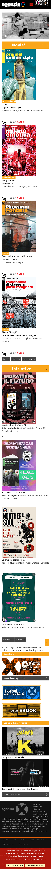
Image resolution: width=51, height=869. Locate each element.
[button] (3, 25)
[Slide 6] (18, 36)
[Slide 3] (10, 36)
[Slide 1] (5, 36)
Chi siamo (20, 840)
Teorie (5, 253)
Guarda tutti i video (11, 794)
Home (6, 840)
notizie (19, 639)
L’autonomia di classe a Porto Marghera (20, 335)
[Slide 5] (15, 36)
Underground (8, 177)
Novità (19, 45)
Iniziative (21, 368)
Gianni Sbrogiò (9, 332)
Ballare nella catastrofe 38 (13, 492)
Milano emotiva (9, 183)
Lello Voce (26, 256)
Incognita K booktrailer (13, 757)
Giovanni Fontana (9, 259)
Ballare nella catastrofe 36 (13, 624)
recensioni (27, 359)
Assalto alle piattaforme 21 (14, 425)
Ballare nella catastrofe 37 (13, 560)
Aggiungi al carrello (4, 123)
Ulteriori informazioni (35, 865)
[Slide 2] (8, 36)
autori (14, 359)
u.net (4, 104)
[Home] (14, 4)
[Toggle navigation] (31, 4)
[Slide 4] (13, 36)
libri (4, 359)
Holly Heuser (9, 180)
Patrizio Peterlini (10, 256)
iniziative (6, 639)
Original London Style (11, 107)
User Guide (16, 650)
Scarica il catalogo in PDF (14, 678)
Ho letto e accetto (15, 865)
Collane (24, 844)
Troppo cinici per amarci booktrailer (20, 789)
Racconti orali (9, 101)
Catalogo (8, 844)
